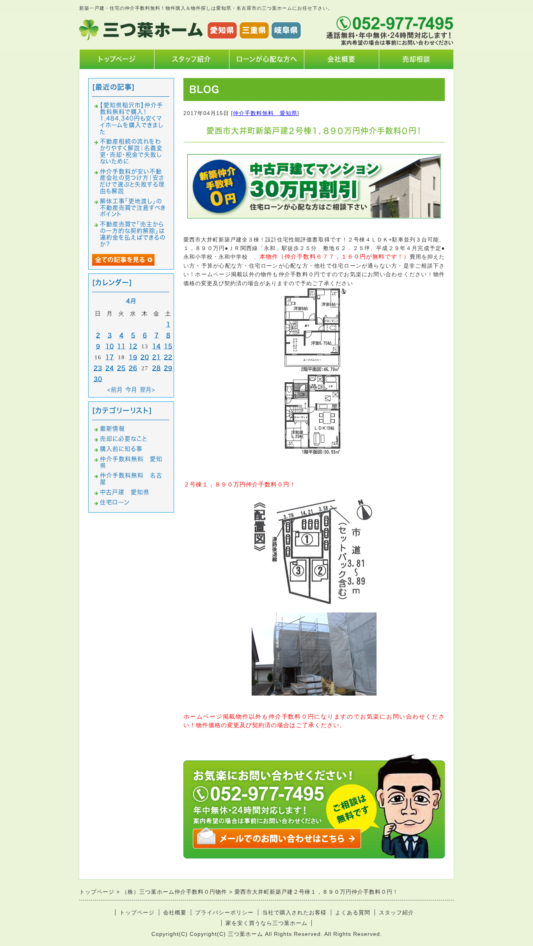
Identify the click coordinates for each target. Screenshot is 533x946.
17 (109, 357)
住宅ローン (115, 502)
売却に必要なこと (123, 439)
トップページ (117, 59)
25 (121, 368)
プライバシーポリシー (224, 912)
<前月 (115, 389)
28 (156, 368)
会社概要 (341, 59)
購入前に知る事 (121, 449)
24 (109, 368)
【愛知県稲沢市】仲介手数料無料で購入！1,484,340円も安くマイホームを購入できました (131, 118)
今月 (131, 389)
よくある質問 (352, 912)
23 (98, 368)
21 (156, 357)
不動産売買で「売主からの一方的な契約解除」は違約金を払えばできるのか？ (132, 234)
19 (133, 357)
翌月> (147, 389)
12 (133, 346)
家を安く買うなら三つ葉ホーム (266, 923)
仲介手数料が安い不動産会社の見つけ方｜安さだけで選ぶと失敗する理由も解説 (132, 181)
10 (109, 346)
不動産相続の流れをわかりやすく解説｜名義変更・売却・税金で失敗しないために (131, 151)
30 (98, 379)
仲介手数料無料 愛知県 (265, 113)
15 (168, 346)
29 (168, 368)
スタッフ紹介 (191, 59)
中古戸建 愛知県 (124, 492)
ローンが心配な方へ (266, 59)
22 (168, 357)
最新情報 (112, 428)
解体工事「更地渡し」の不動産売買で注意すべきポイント (133, 207)
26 (133, 368)
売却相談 (416, 59)
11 (121, 346)
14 (156, 346)
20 (144, 357)
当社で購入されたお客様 (294, 912)
